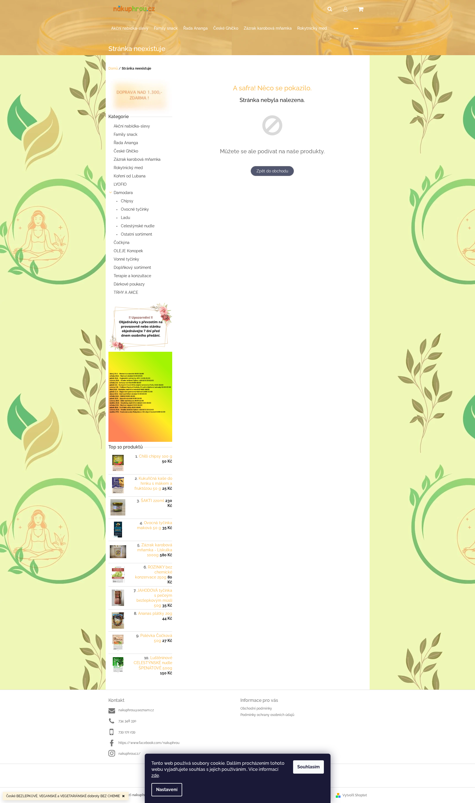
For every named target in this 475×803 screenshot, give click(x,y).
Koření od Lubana (130, 176)
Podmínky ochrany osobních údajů (267, 715)
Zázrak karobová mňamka (137, 159)
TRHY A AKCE (126, 292)
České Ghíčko (126, 151)
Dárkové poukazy (129, 284)
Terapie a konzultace (132, 276)
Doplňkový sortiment (132, 267)
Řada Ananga (126, 143)
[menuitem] (129, 28)
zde (155, 775)
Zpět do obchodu (272, 171)
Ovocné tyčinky (134, 209)
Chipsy (126, 201)
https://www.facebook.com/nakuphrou (148, 743)
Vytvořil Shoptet (354, 795)
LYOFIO (120, 184)
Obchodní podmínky (256, 708)
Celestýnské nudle (137, 226)
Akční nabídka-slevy (132, 126)
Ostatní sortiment (136, 234)
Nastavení (166, 789)
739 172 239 (126, 732)
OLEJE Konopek (128, 251)
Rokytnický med (128, 167)
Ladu (125, 217)
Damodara (123, 192)
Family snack (125, 134)
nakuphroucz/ (129, 754)
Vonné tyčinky (126, 259)
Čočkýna (121, 242)
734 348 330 (127, 721)
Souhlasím (308, 766)
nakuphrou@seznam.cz (136, 710)
